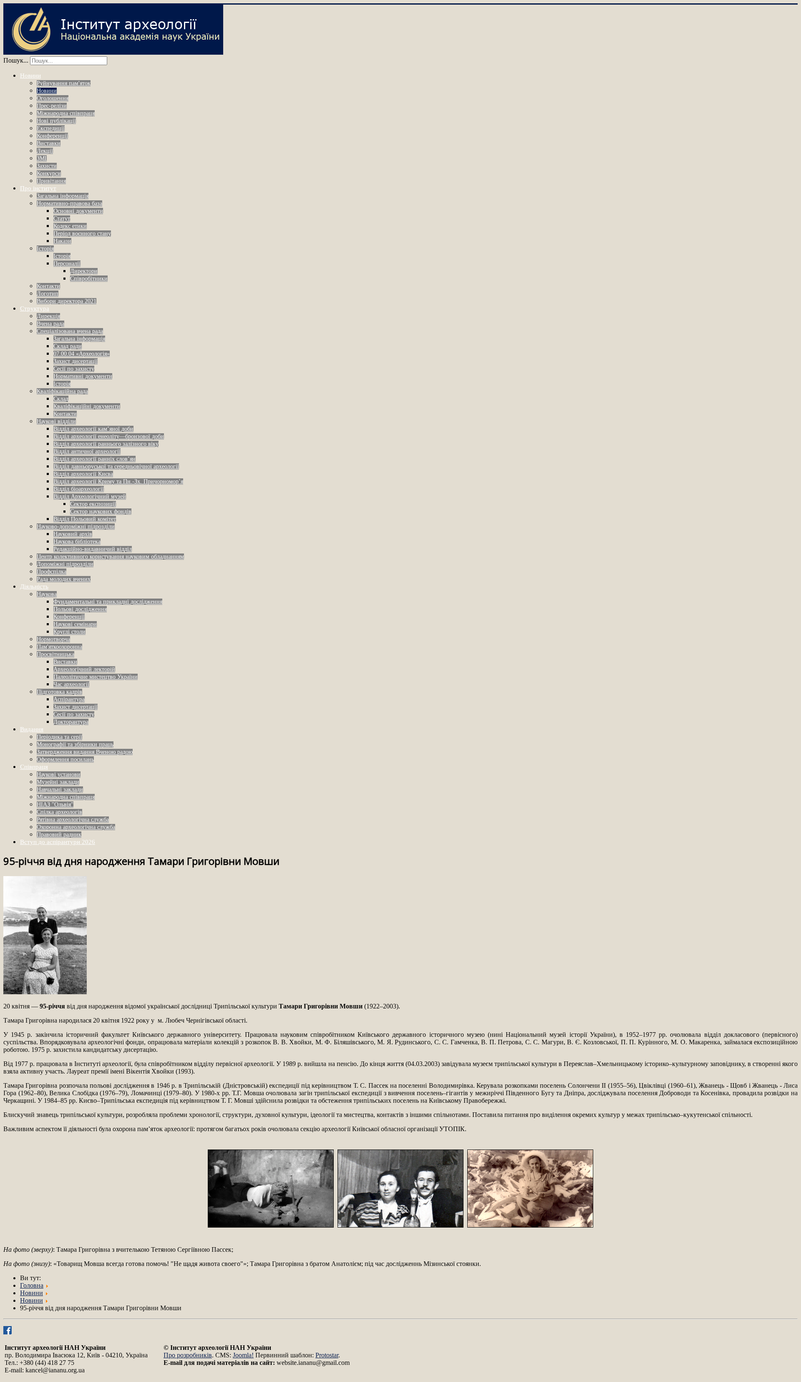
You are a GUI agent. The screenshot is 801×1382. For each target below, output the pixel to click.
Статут (61, 218)
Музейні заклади (58, 782)
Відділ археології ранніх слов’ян (94, 459)
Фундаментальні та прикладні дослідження (107, 602)
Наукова (47, 594)
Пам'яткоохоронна (59, 647)
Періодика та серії (59, 737)
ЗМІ (42, 158)
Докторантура (70, 722)
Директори (84, 271)
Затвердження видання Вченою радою (85, 752)
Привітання (51, 181)
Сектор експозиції (93, 504)
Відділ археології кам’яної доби (93, 429)
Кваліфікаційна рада (62, 391)
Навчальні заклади (60, 789)
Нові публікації (56, 121)
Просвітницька (55, 654)
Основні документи (78, 211)
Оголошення (52, 98)
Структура (34, 308)
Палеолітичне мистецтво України (95, 677)
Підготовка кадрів (59, 692)
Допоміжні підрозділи (65, 564)
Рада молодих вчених (64, 579)
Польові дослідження (80, 609)
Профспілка (51, 571)
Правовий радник (59, 834)
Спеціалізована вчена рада (70, 331)
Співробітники (89, 278)
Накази (62, 241)
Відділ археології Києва (83, 474)
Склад (60, 399)
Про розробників (188, 1355)
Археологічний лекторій (84, 669)
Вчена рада (50, 324)
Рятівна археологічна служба (73, 819)
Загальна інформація (62, 196)
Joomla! (243, 1355)
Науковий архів (72, 534)
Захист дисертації (75, 361)
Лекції (45, 151)
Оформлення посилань (65, 759)
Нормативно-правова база (69, 203)
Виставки (48, 143)
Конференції (52, 136)
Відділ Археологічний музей (89, 496)
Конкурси (49, 173)
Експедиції (51, 128)
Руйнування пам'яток (64, 83)
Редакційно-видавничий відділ (92, 549)
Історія (45, 248)
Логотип (47, 294)
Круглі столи (69, 632)
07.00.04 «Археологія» (81, 354)
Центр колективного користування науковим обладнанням (110, 556)
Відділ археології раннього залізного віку (106, 444)
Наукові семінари (75, 624)
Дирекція (48, 316)
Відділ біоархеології (78, 489)
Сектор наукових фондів (100, 511)
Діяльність (34, 586)
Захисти (47, 166)
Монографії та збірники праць (75, 744)
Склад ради (67, 346)
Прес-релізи (52, 106)
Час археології (71, 684)
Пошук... (15, 60)
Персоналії (67, 263)
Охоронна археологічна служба (76, 827)
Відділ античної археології (87, 451)
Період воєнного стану (82, 233)
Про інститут (38, 188)
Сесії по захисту (73, 369)
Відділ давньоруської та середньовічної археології (116, 466)
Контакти (48, 286)
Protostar (326, 1355)
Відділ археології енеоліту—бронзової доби (108, 436)
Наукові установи (59, 774)
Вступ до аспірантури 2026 (57, 842)
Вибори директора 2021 (66, 301)
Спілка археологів (59, 812)
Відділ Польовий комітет (84, 519)
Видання (31, 729)
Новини (30, 75)
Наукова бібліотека (77, 541)
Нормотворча (53, 639)
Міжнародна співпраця (66, 113)
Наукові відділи (56, 421)
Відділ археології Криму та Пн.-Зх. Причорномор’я (118, 481)
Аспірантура (69, 699)
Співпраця (34, 766)
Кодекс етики (70, 226)
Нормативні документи (82, 376)
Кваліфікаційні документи (86, 406)
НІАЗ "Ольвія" (55, 804)
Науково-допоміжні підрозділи (76, 526)
